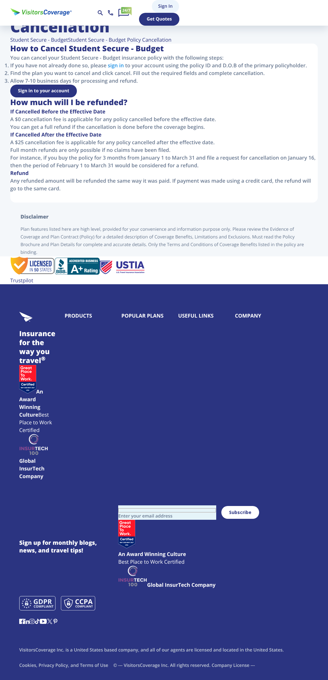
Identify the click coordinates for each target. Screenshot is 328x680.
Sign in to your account (43, 91)
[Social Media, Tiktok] (37, 622)
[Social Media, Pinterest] (55, 622)
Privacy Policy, (54, 665)
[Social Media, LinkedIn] (26, 622)
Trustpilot (21, 280)
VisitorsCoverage (142, 665)
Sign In (155, 6)
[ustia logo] (122, 272)
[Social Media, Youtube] (43, 622)
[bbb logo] (77, 272)
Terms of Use (94, 665)
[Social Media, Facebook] (21, 622)
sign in (116, 65)
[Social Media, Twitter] (50, 622)
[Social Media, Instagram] (32, 622)
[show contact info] (110, 13)
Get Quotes (159, 19)
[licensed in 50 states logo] (32, 272)
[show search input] (100, 12)
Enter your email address (145, 516)
